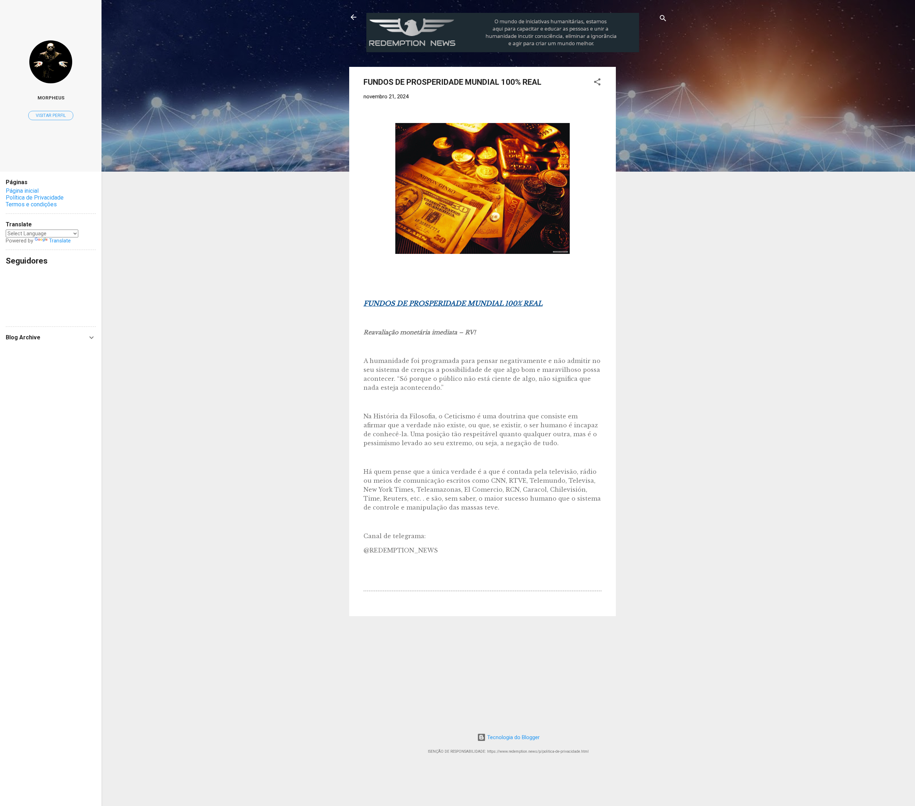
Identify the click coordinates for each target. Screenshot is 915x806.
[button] (597, 83)
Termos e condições (31, 204)
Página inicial (22, 190)
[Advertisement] (675, 111)
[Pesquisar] (663, 19)
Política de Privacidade (35, 197)
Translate (60, 240)
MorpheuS (51, 97)
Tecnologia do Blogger (513, 737)
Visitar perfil (51, 115)
